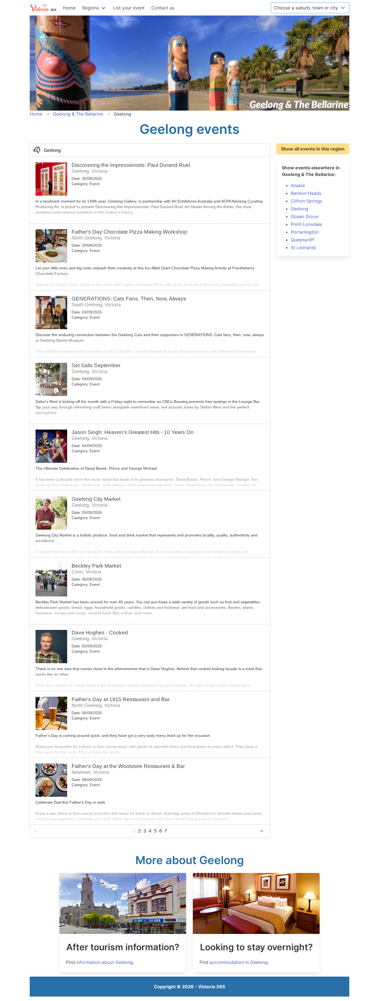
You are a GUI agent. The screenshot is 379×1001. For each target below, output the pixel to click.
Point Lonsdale (306, 224)
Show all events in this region (313, 149)
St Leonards (303, 247)
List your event (129, 8)
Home (69, 8)
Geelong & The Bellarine (78, 114)
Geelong (299, 208)
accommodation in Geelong (239, 962)
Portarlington (305, 232)
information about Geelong (104, 962)
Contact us (162, 8)
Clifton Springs (306, 201)
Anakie (298, 185)
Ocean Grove (304, 216)
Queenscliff (302, 239)
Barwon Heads (306, 193)
